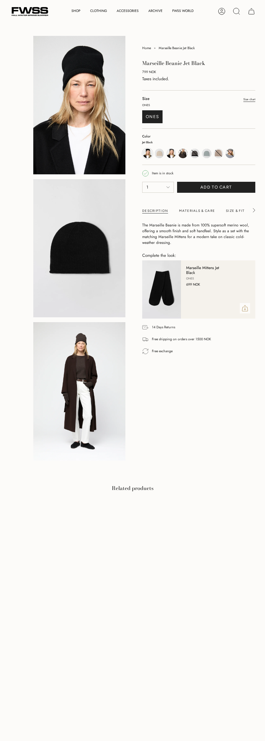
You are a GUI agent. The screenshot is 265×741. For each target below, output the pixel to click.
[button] (76, 11)
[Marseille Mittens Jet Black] (161, 289)
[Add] (245, 308)
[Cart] (251, 11)
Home (146, 48)
